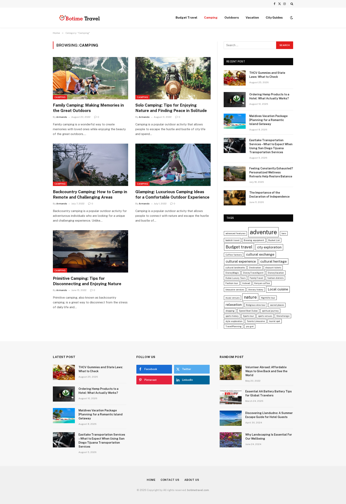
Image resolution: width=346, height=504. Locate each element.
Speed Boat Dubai (248, 311)
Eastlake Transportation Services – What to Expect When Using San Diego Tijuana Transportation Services (271, 146)
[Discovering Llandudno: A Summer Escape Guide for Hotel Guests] (231, 418)
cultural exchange (260, 254)
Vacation (252, 17)
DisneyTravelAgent (253, 273)
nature (250, 297)
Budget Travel (186, 17)
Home (151, 479)
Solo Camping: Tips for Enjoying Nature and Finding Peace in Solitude (171, 108)
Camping (211, 17)
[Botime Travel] (79, 18)
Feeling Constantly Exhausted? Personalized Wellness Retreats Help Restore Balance (271, 172)
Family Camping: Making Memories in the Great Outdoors (88, 108)
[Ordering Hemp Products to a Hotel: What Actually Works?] (235, 99)
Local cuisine (278, 289)
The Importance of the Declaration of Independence (269, 194)
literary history (255, 289)
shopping (230, 311)
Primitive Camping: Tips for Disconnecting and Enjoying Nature (87, 281)
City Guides (274, 17)
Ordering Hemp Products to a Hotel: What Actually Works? (269, 96)
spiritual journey (270, 311)
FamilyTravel (256, 278)
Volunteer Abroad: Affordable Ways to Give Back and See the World (266, 371)
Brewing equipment (254, 240)
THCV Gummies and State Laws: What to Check (267, 74)
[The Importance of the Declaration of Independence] (235, 197)
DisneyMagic (232, 273)
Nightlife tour (268, 298)
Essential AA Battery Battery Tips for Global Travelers (268, 393)
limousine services (234, 289)
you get (250, 326)
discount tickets (273, 267)
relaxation (234, 305)
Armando (61, 117)
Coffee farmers (233, 255)
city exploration (269, 247)
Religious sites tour (256, 305)
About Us (191, 479)
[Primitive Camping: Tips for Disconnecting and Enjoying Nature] (90, 251)
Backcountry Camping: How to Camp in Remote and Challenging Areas (90, 194)
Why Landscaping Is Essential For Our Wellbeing (268, 436)
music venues (232, 298)
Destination (255, 267)
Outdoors (231, 17)
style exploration (233, 321)
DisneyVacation (276, 273)
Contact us (170, 479)
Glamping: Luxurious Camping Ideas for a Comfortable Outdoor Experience (172, 194)
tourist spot (274, 321)
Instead (246, 283)
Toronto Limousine (256, 321)
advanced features (235, 233)
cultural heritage (273, 261)
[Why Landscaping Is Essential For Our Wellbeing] (231, 439)
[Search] (291, 4)
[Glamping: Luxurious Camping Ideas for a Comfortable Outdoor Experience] (173, 165)
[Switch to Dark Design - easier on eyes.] (291, 17)
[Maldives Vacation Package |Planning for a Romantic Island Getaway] (235, 121)
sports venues (265, 316)
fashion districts (275, 278)
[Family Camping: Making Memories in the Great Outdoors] (90, 78)
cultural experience (241, 261)
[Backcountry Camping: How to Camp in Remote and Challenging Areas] (90, 165)
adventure (263, 232)
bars (284, 233)
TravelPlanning (233, 326)
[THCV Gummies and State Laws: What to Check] (235, 78)
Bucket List (274, 240)
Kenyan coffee (262, 283)
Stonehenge (283, 316)
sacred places (277, 305)
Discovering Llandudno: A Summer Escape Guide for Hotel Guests (269, 415)
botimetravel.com (198, 490)
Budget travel (239, 246)
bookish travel (232, 240)
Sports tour (248, 316)
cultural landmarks (235, 267)
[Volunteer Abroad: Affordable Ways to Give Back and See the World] (231, 372)
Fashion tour (231, 283)
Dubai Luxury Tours (235, 278)
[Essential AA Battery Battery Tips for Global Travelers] (231, 396)
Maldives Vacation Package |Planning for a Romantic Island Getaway (268, 120)
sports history (232, 316)
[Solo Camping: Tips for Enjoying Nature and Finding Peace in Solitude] (173, 78)
